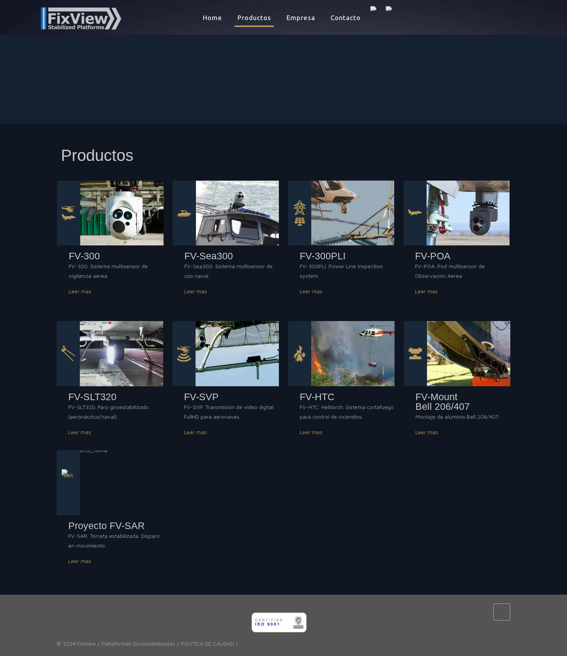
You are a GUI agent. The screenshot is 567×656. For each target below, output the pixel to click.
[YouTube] (482, 612)
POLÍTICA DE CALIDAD (207, 643)
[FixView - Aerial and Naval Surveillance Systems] (68, 17)
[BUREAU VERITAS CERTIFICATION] (279, 643)
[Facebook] (471, 612)
